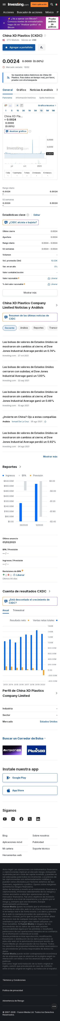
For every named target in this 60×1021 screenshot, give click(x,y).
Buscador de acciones (29, 12)
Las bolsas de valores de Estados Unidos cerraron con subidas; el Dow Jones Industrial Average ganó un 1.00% (28, 371)
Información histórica (26, 98)
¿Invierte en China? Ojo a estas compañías (29, 416)
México (49, 12)
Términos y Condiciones (14, 980)
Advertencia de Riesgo (13, 1001)
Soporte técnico (41, 848)
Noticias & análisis (41, 89)
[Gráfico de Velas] (6, 105)
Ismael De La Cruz (20, 421)
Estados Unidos (48, 721)
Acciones (8, 12)
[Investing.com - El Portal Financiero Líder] (18, 4)
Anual (6, 610)
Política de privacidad (13, 990)
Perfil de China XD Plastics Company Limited (23, 693)
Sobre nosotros (41, 835)
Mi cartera (8, 848)
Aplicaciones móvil (12, 842)
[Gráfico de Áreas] (10, 105)
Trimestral (18, 610)
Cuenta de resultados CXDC (24, 591)
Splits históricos (46, 98)
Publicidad (38, 842)
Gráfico (21, 89)
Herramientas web (12, 855)
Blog (5, 835)
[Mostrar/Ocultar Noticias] (21, 105)
